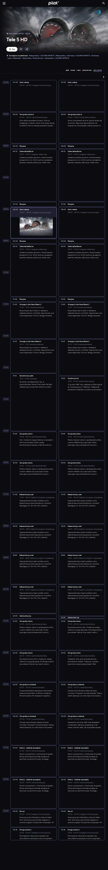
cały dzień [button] (97, 70)
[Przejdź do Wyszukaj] (104, 3)
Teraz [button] (73, 70)
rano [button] (79, 70)
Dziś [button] (67, 70)
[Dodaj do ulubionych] (20, 49)
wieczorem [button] (87, 70)
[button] (104, 77)
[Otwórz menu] (4, 3)
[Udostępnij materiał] (26, 49)
